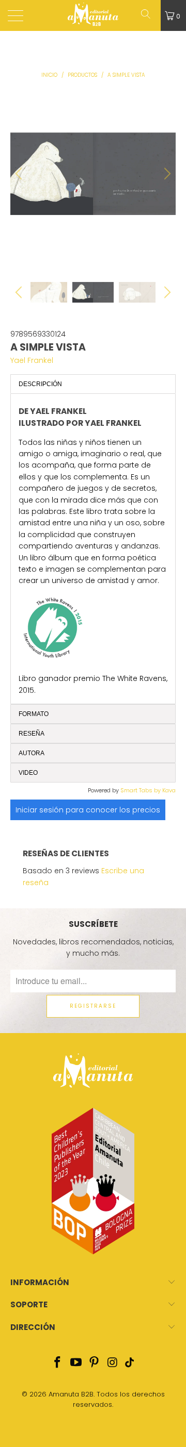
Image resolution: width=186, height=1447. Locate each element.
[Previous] (20, 173)
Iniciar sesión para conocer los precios (88, 810)
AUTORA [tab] (31, 753)
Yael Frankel (31, 360)
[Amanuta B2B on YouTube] (76, 1363)
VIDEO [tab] (28, 772)
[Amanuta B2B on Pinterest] (94, 1363)
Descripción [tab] (40, 384)
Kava (169, 790)
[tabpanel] (93, 548)
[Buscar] (149, 15)
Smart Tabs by (141, 790)
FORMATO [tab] (34, 714)
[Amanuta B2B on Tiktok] (129, 1363)
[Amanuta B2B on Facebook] (58, 1363)
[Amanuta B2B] (93, 15)
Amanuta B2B (71, 1394)
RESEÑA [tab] (31, 733)
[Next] (166, 173)
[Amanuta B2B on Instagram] (113, 1363)
